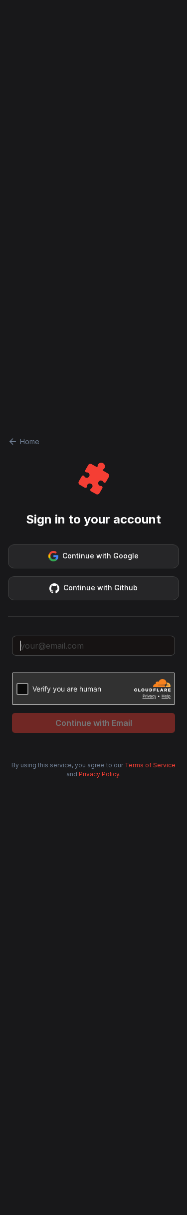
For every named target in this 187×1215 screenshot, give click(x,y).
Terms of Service (150, 765)
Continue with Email (93, 723)
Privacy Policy (99, 774)
